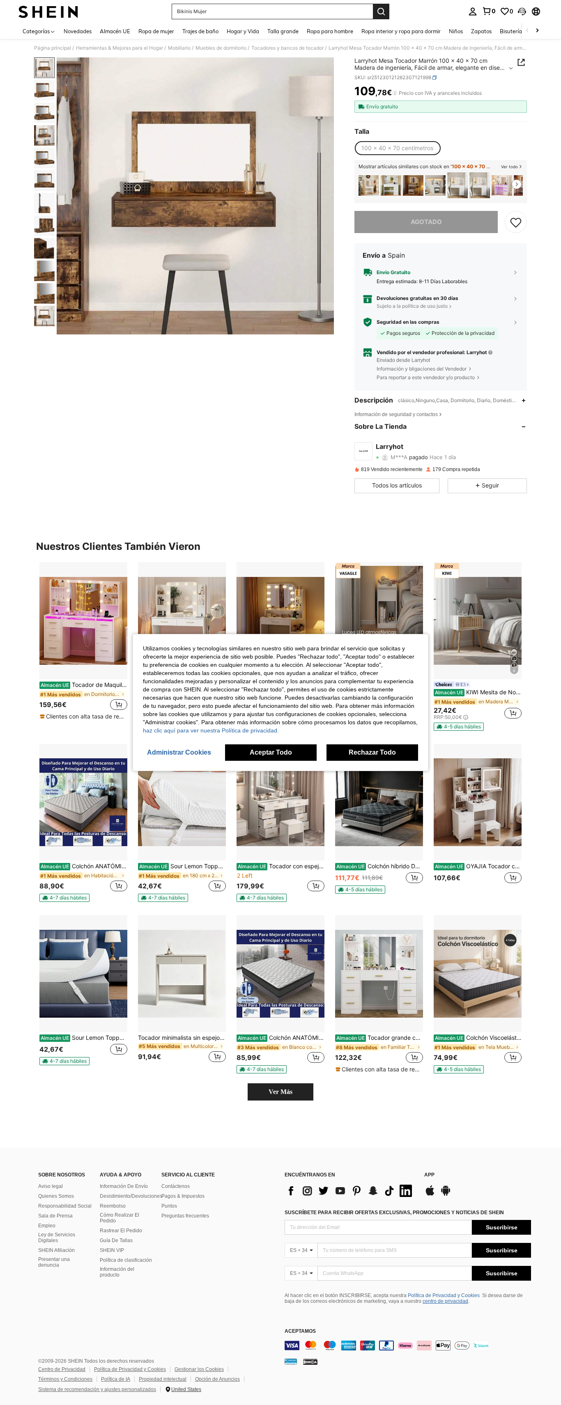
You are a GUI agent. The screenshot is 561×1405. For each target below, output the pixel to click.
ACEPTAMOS (300, 1331)
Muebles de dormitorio (220, 48)
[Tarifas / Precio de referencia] (395, 93)
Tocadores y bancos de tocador (287, 48)
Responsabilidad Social (65, 1206)
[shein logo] (48, 11)
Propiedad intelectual (162, 1379)
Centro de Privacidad (61, 1369)
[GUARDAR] (516, 222)
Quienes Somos (56, 1196)
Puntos (169, 1206)
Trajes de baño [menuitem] (200, 31)
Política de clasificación (126, 1260)
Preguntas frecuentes (185, 1216)
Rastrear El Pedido (121, 1230)
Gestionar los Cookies (199, 1369)
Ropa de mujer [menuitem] (156, 31)
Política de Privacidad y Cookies (444, 1295)
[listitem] (369, 185)
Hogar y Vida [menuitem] (243, 31)
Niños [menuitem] (456, 31)
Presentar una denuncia (54, 1262)
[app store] (430, 1194)
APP (429, 1175)
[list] (350, 1191)
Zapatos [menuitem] (481, 31)
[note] (83, 716)
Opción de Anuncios (217, 1379)
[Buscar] (381, 11)
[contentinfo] (408, 1345)
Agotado (426, 222)
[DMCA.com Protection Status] (310, 1361)
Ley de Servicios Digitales (56, 1237)
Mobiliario (179, 48)
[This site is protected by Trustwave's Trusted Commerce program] (291, 1361)
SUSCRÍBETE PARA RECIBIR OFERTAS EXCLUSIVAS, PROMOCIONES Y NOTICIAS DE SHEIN (394, 1212)
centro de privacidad (445, 1301)
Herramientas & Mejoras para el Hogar (119, 48)
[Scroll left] (527, 31)
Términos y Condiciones (65, 1379)
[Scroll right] (537, 31)
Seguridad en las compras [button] (408, 322)
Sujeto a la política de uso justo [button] (412, 306)
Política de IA (115, 1379)
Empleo (46, 1226)
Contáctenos (175, 1186)
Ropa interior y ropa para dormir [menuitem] (401, 31)
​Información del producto (117, 1272)
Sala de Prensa (55, 1216)
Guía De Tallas (116, 1240)
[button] (522, 11)
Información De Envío (124, 1186)
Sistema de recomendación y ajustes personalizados (97, 1389)
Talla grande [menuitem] (283, 31)
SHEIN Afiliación (56, 1250)
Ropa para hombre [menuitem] (330, 31)
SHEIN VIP (112, 1250)
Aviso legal (50, 1186)
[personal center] (473, 11)
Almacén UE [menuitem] (115, 31)
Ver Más (280, 1091)
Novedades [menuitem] (78, 31)
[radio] (397, 148)
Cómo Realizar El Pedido (119, 1218)
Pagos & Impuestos (183, 1196)
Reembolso (113, 1206)
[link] (489, 11)
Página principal (52, 48)
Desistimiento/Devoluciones (131, 1196)
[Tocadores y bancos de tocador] (435, 185)
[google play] (445, 1194)
